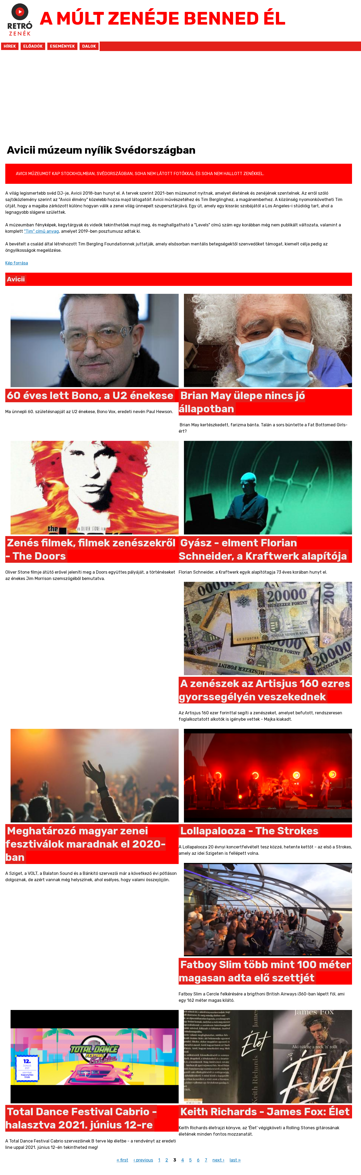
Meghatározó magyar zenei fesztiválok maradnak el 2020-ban (85, 844)
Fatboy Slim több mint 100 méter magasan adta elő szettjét (265, 971)
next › (218, 1160)
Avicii (16, 279)
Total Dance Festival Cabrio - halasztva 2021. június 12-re (81, 1118)
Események (62, 46)
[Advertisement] (178, 100)
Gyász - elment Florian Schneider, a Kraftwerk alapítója (263, 549)
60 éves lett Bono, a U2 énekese (90, 395)
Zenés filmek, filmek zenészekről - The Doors (90, 549)
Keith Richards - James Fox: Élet (265, 1111)
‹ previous (143, 1160)
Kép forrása (16, 263)
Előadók (33, 46)
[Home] (20, 38)
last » (235, 1160)
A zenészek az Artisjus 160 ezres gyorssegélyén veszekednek (264, 690)
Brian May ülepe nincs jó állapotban (242, 402)
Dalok (89, 46)
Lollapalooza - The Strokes (249, 831)
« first (122, 1160)
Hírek (10, 46)
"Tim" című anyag (41, 231)
